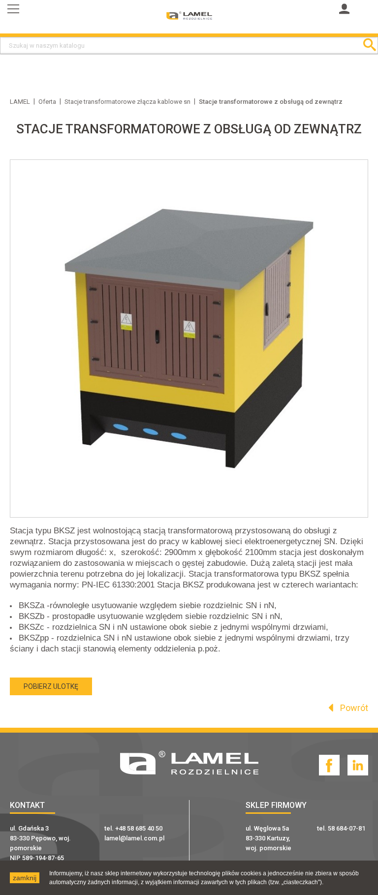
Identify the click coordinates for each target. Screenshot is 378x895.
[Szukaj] (369, 45)
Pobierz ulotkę (51, 686)
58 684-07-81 (346, 828)
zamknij (24, 878)
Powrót (353, 708)
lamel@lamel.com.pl (134, 838)
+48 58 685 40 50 (138, 828)
